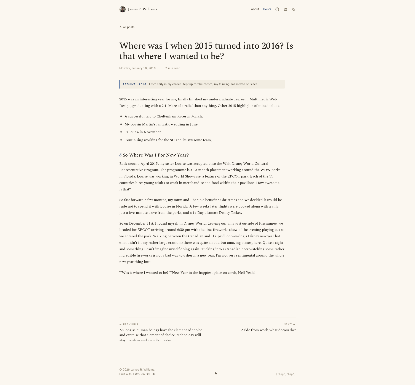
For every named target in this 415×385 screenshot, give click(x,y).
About (255, 9)
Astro (136, 374)
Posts (267, 9)
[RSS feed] (216, 374)
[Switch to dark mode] (294, 9)
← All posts (126, 27)
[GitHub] (277, 9)
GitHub (150, 374)
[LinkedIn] (285, 9)
